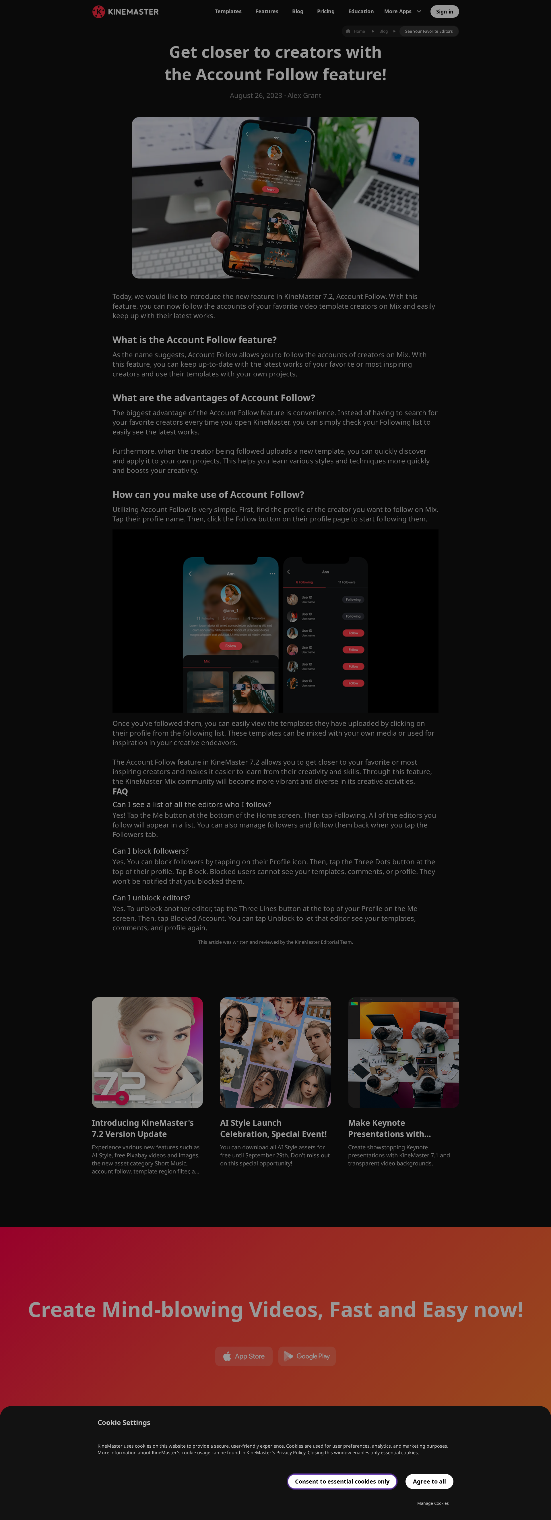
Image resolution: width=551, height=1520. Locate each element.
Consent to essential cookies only (342, 1481)
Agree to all (429, 1481)
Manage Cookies (433, 1503)
